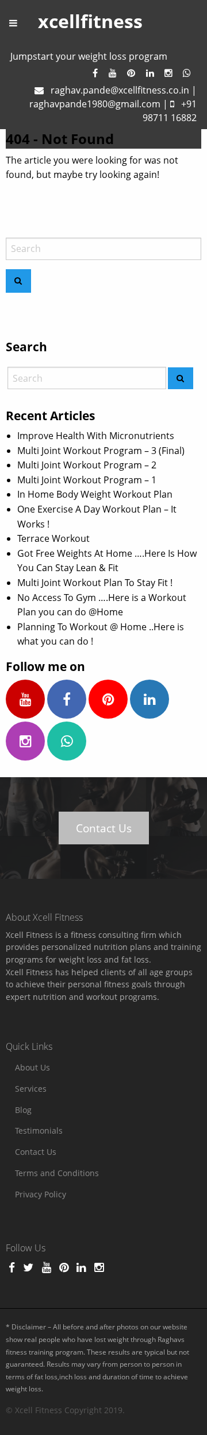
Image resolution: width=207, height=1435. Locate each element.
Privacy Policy (40, 1194)
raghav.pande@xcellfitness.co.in (120, 90)
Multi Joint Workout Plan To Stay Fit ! (94, 582)
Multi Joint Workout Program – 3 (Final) (101, 450)
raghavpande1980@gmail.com (94, 104)
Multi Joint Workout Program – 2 (86, 465)
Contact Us (104, 828)
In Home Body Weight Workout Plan (94, 494)
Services (31, 1088)
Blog (23, 1109)
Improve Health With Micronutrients (95, 435)
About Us (32, 1067)
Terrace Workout (53, 538)
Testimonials (39, 1130)
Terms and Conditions (57, 1173)
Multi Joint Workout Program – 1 (86, 480)
